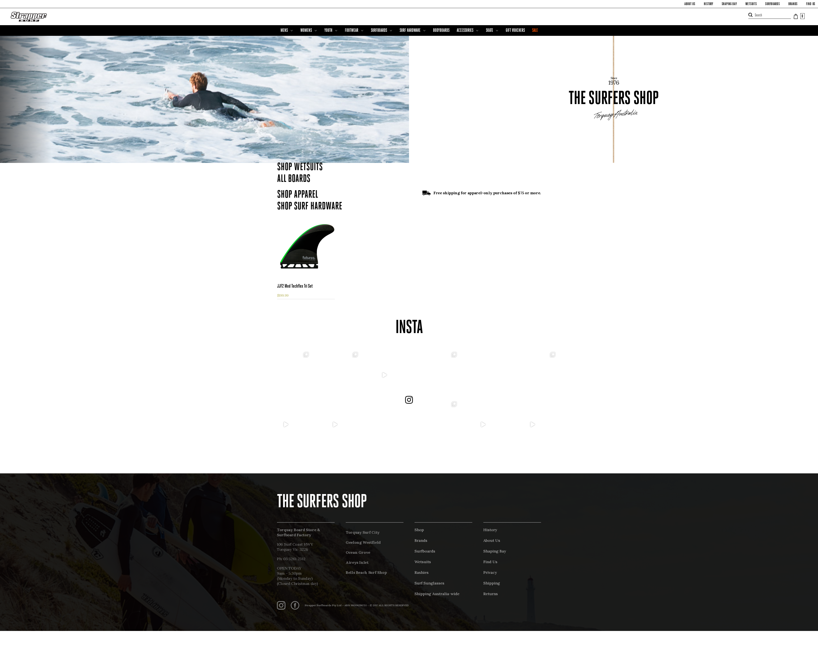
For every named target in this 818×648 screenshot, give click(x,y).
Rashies (422, 572)
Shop (419, 529)
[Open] (285, 375)
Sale (535, 30)
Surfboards (772, 4)
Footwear (351, 30)
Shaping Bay (729, 4)
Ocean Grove (358, 552)
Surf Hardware (410, 30)
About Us (689, 4)
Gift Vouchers (515, 30)
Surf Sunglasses (429, 583)
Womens (306, 30)
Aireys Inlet (357, 562)
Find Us (810, 4)
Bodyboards (441, 30)
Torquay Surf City (363, 532)
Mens (284, 30)
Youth (328, 30)
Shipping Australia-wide (437, 593)
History (708, 4)
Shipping (491, 583)
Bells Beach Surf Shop (366, 572)
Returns (490, 593)
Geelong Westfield (363, 542)
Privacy (490, 572)
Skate (489, 30)
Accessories (465, 30)
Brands (793, 4)
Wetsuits (751, 4)
